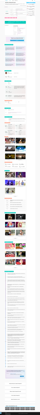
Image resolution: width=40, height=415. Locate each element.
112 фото (7, 11)
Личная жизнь (13, 21)
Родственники (10, 21)
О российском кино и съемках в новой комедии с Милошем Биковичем (16, 200)
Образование (17, 21)
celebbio (6, 0)
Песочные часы (18, 33)
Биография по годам (9, 22)
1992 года (19, 13)
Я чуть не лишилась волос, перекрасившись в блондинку (16, 206)
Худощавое (21, 32)
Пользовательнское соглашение (8, 414)
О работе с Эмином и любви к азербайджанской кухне (16, 204)
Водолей (16, 14)
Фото (12, 22)
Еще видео (15, 238)
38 (17, 34)
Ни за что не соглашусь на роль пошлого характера (15, 202)
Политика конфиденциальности (7, 413)
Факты (6, 22)
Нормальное (18, 32)
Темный (22, 28)
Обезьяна (17, 15)
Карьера (20, 21)
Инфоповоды (16, 0)
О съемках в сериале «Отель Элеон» (14, 208)
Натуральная (19, 31)
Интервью (23, 21)
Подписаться (22, 376)
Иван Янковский (9, 87)
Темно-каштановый (19, 28)
